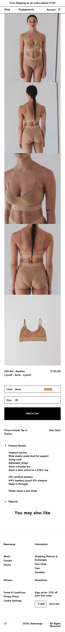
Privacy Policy (11, 597)
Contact (8, 561)
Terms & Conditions (14, 593)
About (7, 556)
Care (37, 568)
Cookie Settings (12, 601)
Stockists (40, 572)
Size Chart (55, 430)
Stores (7, 565)
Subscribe (54, 604)
